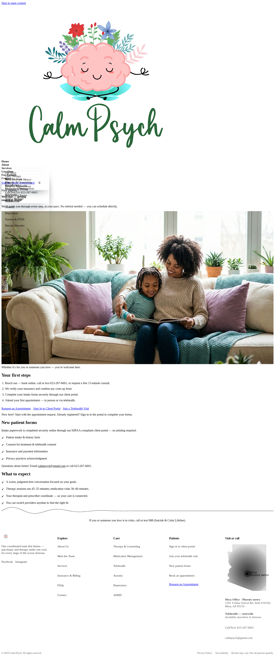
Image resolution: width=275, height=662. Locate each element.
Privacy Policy (204, 653)
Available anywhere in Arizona (243, 615)
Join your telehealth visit (183, 556)
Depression (11, 213)
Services (6, 168)
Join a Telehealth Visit (76, 408)
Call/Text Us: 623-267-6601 (21, 192)
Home (5, 161)
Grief (8, 250)
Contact (6, 178)
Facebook (7, 561)
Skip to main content (13, 3)
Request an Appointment (16, 408)
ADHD (117, 595)
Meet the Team (66, 556)
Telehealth (119, 565)
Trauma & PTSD (14, 219)
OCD (8, 231)
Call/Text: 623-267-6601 (239, 627)
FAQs (60, 585)
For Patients (8, 174)
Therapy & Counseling (126, 546)
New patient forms (180, 565)
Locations (7, 171)
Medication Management (127, 556)
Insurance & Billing (68, 575)
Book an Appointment (18, 186)
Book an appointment (181, 575)
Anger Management (16, 244)
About (5, 164)
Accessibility (221, 653)
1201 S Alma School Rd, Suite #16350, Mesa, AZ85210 (248, 603)
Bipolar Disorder (15, 225)
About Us (63, 546)
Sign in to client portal (182, 546)
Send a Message (14, 198)
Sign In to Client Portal (46, 408)
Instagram (21, 561)
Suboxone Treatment (17, 256)
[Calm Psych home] (95, 82)
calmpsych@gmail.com (51, 466)
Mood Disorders (14, 237)
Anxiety (9, 207)
